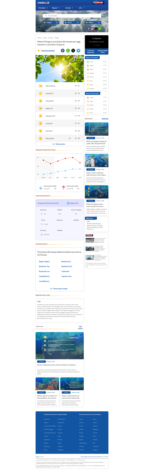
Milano (95, 422)
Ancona (81, 433)
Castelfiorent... (44, 281)
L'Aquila (95, 439)
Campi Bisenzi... (44, 276)
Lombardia (61, 422)
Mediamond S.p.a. (48, 465)
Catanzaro (96, 446)
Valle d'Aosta (61, 419)
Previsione (90, 138)
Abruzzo (60, 439)
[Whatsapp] (68, 50)
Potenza (81, 446)
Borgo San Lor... (45, 271)
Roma (94, 436)
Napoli (81, 439)
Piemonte (47, 419)
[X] (96, 28)
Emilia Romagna (48, 429)
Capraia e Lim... (66, 276)
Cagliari (95, 450)
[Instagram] (92, 28)
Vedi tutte (80, 327)
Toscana (60, 433)
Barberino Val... (67, 266)
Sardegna (60, 450)
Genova (81, 422)
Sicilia (45, 450)
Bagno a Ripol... (44, 261)
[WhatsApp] (99, 28)
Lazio (59, 436)
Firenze (95, 433)
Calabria (60, 446)
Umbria (46, 436)
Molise (46, 443)
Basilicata (47, 446)
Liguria (46, 422)
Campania (47, 439)
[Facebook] (88, 28)
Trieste (81, 429)
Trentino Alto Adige (50, 426)
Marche (60, 429)
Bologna (95, 429)
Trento (81, 426)
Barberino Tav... (45, 266)
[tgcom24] (98, 2)
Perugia (81, 436)
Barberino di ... (66, 261)
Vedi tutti (105, 118)
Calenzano (65, 271)
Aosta (94, 419)
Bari (94, 443)
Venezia (95, 426)
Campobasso (83, 443)
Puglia (59, 443)
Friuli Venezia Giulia (50, 433)
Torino (81, 419)
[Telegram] (78, 50)
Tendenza (41, 361)
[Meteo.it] (44, 2)
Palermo (81, 450)
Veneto (60, 426)
